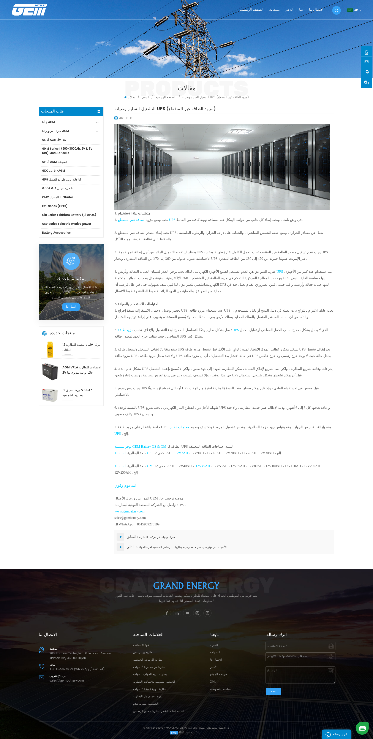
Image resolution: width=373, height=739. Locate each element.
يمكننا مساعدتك (71, 279)
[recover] (362, 728)
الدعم (289, 10)
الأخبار (213, 667)
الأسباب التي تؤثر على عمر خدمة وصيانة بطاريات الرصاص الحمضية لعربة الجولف (182, 547)
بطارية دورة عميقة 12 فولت (149, 689)
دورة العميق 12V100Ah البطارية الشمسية (77, 393)
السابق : (132, 537)
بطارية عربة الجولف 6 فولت (150, 674)
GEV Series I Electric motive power (66, 224)
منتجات (274, 10)
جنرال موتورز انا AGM (55, 131)
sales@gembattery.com (66, 681)
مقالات (132, 97)
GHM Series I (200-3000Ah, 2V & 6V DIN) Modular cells (67, 151)
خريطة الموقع (218, 674)
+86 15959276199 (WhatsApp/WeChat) (77, 669)
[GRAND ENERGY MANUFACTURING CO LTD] (35, 9)
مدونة (202, 728)
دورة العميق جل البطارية (148, 696)
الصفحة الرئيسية (252, 10)
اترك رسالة (340, 734)
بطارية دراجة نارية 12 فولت (149, 667)
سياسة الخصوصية (220, 689)
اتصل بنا (71, 306)
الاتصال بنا (316, 10)
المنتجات (215, 652)
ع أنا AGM (48, 122)
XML (213, 682)
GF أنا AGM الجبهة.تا (54, 162)
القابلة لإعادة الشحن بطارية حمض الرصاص (159, 711)
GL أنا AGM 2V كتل (54, 140)
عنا (301, 10)
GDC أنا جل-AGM (53, 171)
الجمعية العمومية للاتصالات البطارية (154, 682)
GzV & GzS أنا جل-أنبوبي (58, 188)
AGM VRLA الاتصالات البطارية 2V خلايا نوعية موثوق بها (81, 370)
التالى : (131, 547)
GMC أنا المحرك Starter (57, 197)
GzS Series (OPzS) (55, 206)
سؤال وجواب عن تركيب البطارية (157, 537)
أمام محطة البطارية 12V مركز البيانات (81, 347)
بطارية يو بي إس (143, 652)
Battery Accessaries (56, 233)
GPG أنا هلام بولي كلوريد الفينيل (61, 180)
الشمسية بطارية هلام (146, 704)
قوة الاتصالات (141, 645)
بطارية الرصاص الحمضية (148, 660)
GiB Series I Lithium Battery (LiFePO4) (69, 215)
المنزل (214, 645)
